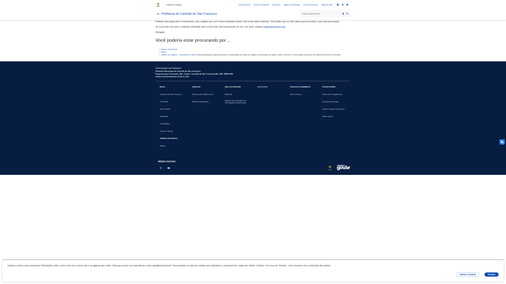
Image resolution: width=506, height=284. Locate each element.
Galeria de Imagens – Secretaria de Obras (178, 55)
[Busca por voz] (343, 14)
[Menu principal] (158, 14)
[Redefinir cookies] (347, 5)
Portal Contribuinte (261, 5)
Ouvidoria (276, 5)
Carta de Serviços (310, 5)
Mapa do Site (326, 5)
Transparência (244, 5)
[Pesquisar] (347, 14)
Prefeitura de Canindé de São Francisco (189, 13)
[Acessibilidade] (342, 5)
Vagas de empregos (291, 5)
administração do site (274, 27)
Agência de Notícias (169, 49)
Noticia (163, 52)
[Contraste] (338, 5)
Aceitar (491, 274)
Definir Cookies (468, 274)
